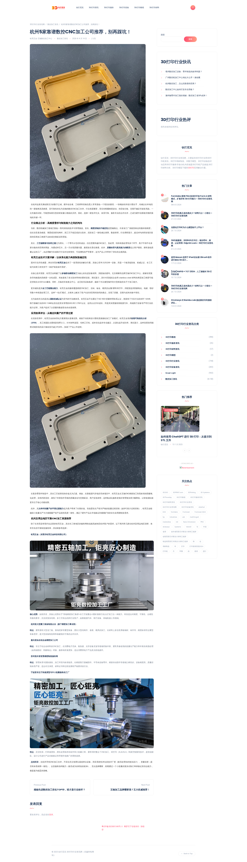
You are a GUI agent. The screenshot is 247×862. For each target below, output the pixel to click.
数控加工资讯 (62, 38)
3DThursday (167, 497)
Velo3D (188, 527)
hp (164, 517)
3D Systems (205, 492)
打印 (182, 546)
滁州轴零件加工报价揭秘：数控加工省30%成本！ (186, 95)
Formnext (186, 512)
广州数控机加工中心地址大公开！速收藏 (182, 77)
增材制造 (166, 546)
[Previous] (185, 450)
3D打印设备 (124, 7)
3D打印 (191, 168)
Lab (183, 517)
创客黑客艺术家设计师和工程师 (174, 537)
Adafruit (202, 507)
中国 (204, 527)
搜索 (163, 35)
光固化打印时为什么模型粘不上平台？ (187, 227)
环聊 (181, 551)
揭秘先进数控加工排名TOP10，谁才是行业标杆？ (59, 789)
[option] (187, 426)
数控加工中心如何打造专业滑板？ (179, 89)
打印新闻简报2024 (196, 546)
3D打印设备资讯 (172, 367)
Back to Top (188, 854)
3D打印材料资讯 (172, 349)
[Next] (189, 450)
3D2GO (165, 492)
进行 (204, 551)
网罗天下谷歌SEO (131, 826)
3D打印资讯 (94, 7)
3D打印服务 (109, 7)
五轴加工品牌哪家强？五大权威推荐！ (130, 789)
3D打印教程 (139, 7)
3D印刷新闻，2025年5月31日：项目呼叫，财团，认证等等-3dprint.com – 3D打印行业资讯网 (192, 243)
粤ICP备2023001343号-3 (112, 826)
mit (177, 522)
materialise (167, 522)
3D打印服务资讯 (172, 343)
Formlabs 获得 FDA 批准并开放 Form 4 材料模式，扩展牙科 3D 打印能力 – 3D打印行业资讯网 (191, 199)
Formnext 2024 (200, 512)
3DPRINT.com (178, 492)
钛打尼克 (79, 7)
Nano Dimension (189, 522)
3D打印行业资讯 (172, 361)
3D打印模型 (170, 355)
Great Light (170, 373)
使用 (164, 532)
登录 (51, 814)
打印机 (165, 551)
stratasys (166, 527)
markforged (194, 517)
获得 (196, 551)
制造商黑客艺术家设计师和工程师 (175, 541)
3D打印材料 (154, 7)
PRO (202, 522)
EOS (164, 512)
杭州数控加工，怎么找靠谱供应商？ (180, 83)
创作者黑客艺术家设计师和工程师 (183, 532)
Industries (173, 517)
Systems (178, 527)
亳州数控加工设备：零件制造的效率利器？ (183, 71)
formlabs (174, 512)
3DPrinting (192, 492)
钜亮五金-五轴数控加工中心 (41, 38)
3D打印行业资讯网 (170, 507)
